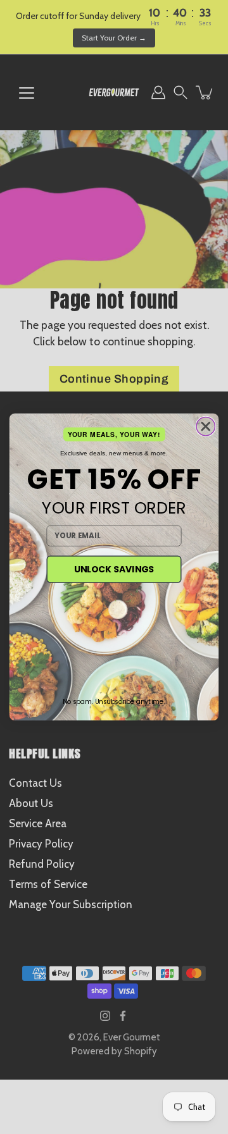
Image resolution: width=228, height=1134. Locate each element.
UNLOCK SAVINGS (114, 569)
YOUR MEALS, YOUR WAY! (114, 435)
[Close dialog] (205, 426)
